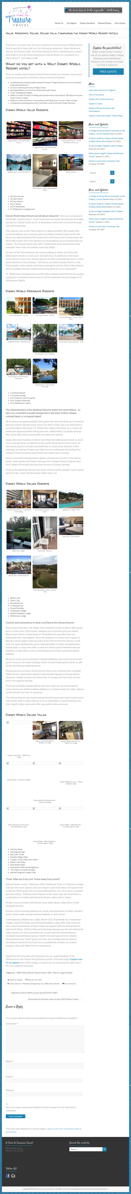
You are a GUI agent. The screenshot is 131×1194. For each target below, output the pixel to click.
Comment (12, 1023)
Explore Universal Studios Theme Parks (106, 115)
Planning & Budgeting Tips (33, 983)
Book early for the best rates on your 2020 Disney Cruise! (54, 999)
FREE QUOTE (108, 71)
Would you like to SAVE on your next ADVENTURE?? (33, 992)
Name (10, 1061)
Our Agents (72, 23)
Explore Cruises (95, 103)
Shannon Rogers (16, 980)
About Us (59, 23)
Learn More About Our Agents (102, 90)
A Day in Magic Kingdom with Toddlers (106, 145)
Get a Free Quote (96, 94)
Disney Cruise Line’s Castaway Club (104, 161)
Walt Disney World (52, 983)
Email (10, 1076)
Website (10, 1090)
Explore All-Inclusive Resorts (101, 99)
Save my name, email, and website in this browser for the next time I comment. (41, 1109)
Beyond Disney (104, 23)
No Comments (70, 983)
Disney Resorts (15, 983)
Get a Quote (119, 23)
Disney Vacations (87, 23)
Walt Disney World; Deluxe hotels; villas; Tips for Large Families (44, 972)
